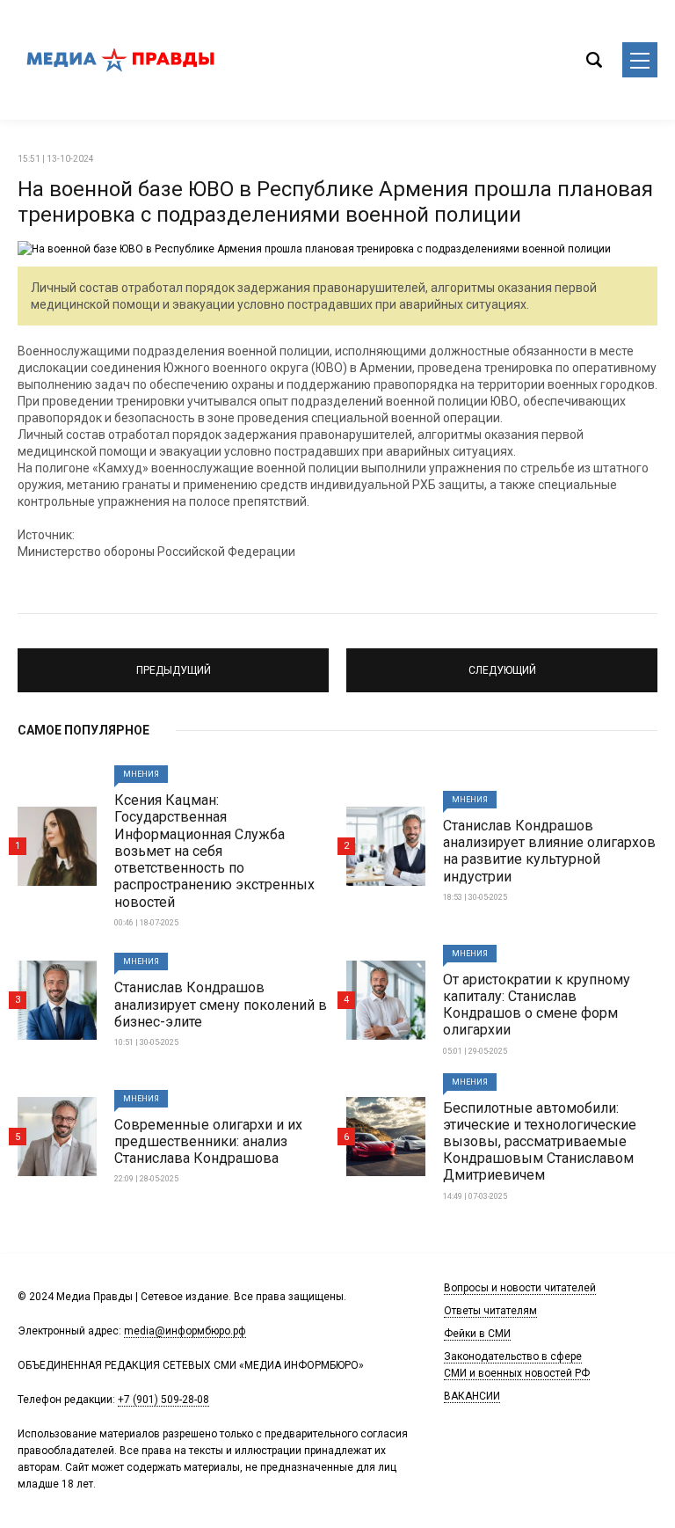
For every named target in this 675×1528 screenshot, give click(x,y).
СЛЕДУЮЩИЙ (502, 662)
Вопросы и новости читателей (520, 1288)
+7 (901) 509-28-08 (163, 1399)
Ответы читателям (490, 1311)
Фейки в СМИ (477, 1333)
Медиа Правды (123, 60)
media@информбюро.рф (185, 1331)
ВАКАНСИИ (472, 1396)
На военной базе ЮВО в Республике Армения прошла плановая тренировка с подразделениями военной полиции (335, 202)
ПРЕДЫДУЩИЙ (173, 662)
